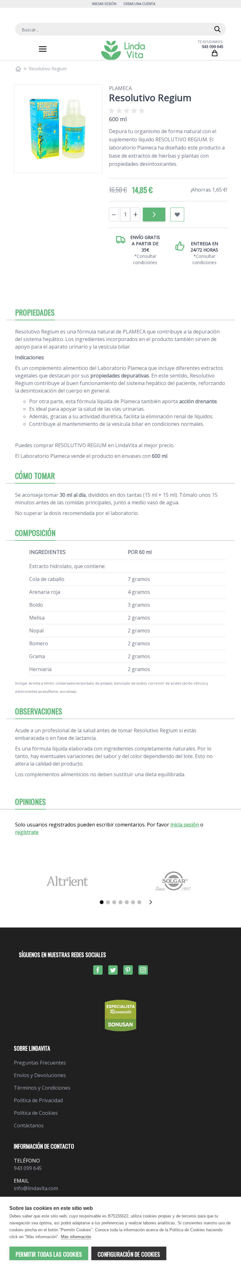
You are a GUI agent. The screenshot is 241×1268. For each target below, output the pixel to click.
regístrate (27, 832)
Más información (76, 1236)
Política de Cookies (36, 1112)
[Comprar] (154, 214)
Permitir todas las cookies (49, 1254)
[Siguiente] (152, 902)
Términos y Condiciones (42, 1087)
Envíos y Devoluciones (40, 1075)
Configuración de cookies (129, 1254)
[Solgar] (174, 881)
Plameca (120, 88)
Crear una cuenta (139, 3)
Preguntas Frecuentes (40, 1062)
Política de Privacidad (38, 1100)
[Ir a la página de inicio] (18, 69)
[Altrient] (67, 881)
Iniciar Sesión (104, 3)
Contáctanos (29, 1125)
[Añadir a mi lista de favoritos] (177, 214)
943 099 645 (212, 46)
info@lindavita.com (36, 1188)
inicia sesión (184, 824)
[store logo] (123, 50)
